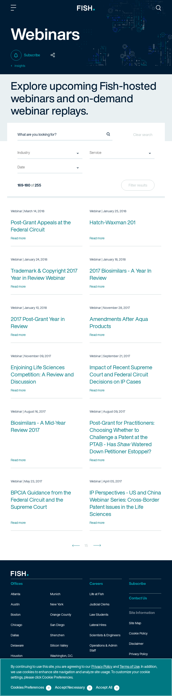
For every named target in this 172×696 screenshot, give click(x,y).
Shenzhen (57, 635)
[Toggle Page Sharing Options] (53, 55)
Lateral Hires (98, 624)
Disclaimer (136, 643)
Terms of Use (130, 666)
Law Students (99, 614)
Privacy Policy (138, 653)
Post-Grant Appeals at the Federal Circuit (41, 225)
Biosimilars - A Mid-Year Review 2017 (38, 426)
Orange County (60, 614)
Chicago (16, 624)
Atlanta (15, 594)
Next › (97, 545)
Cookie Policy (138, 633)
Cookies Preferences (27, 687)
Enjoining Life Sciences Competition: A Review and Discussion (42, 374)
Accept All (104, 687)
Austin (15, 604)
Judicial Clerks (100, 604)
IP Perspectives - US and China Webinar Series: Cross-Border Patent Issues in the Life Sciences (125, 503)
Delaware (17, 645)
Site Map (135, 623)
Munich (55, 594)
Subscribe (32, 55)
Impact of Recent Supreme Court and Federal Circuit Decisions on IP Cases (121, 374)
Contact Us (138, 598)
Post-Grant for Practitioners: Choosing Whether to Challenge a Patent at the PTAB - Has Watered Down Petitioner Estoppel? (122, 437)
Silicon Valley (59, 645)
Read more (18, 238)
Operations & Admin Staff (103, 648)
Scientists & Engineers (105, 635)
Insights (20, 65)
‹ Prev (76, 545)
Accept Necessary (70, 687)
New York (56, 604)
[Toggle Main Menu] (14, 8)
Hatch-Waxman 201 (112, 222)
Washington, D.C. (61, 655)
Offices (17, 583)
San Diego (57, 624)
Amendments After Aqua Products (119, 322)
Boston (16, 614)
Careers (96, 583)
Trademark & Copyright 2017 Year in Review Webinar (44, 274)
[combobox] (49, 154)
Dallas (15, 635)
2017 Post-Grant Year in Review (38, 322)
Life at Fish (97, 594)
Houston (17, 655)
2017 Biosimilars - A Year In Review (120, 274)
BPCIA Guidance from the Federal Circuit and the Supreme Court (41, 499)
